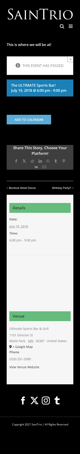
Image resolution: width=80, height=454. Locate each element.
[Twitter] (34, 401)
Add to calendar (29, 119)
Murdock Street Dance (22, 188)
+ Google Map (22, 347)
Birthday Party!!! (61, 188)
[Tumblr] (57, 401)
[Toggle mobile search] (62, 26)
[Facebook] (23, 401)
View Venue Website (24, 367)
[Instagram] (46, 401)
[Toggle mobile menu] (71, 26)
